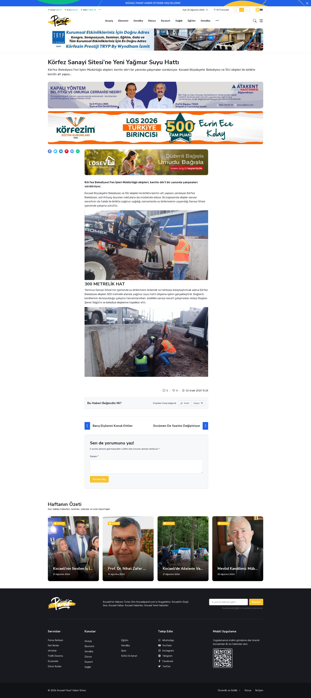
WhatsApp (168, 640)
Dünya (152, 20)
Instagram (168, 650)
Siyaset (165, 20)
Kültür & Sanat (129, 655)
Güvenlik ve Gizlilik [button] (228, 690)
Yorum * (94, 456)
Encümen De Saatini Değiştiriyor (176, 426)
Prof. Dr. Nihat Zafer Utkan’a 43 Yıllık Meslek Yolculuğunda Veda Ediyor (73, 568)
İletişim (259, 690)
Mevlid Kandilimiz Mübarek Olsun (183, 568)
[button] (195, 10)
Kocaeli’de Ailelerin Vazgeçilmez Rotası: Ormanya (128, 568)
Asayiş (109, 20)
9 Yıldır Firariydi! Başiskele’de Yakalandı (238, 568)
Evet (187, 403)
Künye (248, 690)
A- (237, 10)
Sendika (138, 20)
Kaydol (256, 602)
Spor (123, 650)
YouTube (167, 645)
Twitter (166, 666)
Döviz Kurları (54, 666)
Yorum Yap (99, 479)
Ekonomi (123, 20)
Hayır (197, 403)
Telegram (167, 655)
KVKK (236, 608)
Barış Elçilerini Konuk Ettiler (113, 426)
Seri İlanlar (53, 645)
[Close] (307, 3)
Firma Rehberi (55, 640)
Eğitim (192, 20)
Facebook (167, 661)
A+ (246, 10)
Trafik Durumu (55, 655)
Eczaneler (53, 661)
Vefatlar (52, 650)
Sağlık (179, 20)
